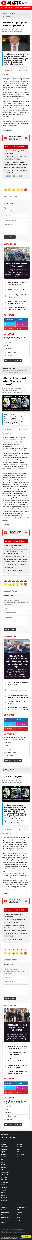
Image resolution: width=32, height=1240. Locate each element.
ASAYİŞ (3, 1164)
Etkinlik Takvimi (5, 1220)
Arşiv (18, 1217)
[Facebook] (6, 1137)
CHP (7, 345)
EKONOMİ (3, 1167)
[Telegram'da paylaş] (26, 70)
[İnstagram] (3, 1137)
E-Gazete (3, 1222)
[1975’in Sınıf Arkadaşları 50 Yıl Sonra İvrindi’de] (17, 254)
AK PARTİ (8, 342)
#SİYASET (6, 525)
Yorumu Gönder (10, 237)
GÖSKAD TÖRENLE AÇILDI (14, 176)
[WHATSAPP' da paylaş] (23, 70)
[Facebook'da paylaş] (16, 70)
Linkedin (21, 319)
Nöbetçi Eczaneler (22, 1152)
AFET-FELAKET (5, 1197)
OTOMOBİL (4, 1177)
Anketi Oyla (8, 360)
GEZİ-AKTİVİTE (5, 1187)
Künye (19, 1204)
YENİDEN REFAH (11, 352)
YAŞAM (3, 1162)
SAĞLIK (3, 1192)
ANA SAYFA (5, 13)
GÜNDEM (3, 1144)
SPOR (2, 1159)
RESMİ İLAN (4, 1154)
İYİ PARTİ (8, 349)
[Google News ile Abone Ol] (8, 70)
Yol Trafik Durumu (6, 1217)
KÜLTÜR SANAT (5, 1172)
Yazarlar (19, 1144)
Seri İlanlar (20, 1157)
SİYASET (12, 369)
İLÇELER (3, 1152)
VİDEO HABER (4, 1146)
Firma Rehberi (21, 1154)
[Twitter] (10, 1137)
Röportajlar (4, 1204)
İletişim (19, 1220)
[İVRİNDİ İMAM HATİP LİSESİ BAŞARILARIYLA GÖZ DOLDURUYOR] (17, 1015)
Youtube (9, 328)
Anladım (26, 1236)
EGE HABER (4, 1180)
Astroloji (3, 1210)
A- (10, 74)
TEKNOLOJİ (4, 1200)
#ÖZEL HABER (7, 130)
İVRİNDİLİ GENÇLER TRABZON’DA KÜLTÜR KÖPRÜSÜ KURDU (15, 158)
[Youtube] (14, 1137)
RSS (20, 328)
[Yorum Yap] (3, 74)
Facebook (10, 319)
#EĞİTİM (6, 893)
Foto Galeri (20, 1146)
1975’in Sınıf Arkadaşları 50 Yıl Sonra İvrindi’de (16, 265)
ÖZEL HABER (13, 13)
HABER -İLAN (4, 1174)
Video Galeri (20, 1149)
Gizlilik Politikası (21, 1207)
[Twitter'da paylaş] (19, 70)
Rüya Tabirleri (5, 1212)
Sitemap (19, 1212)
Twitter (9, 324)
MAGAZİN (3, 1190)
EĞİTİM (12, 769)
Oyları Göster (17, 360)
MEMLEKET (9, 355)
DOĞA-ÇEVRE (4, 1182)
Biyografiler (4, 1207)
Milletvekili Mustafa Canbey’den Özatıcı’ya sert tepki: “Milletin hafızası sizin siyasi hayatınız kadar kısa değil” (15, 165)
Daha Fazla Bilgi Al (21, 1238)
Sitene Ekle (20, 1215)
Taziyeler (3, 1215)
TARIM (3, 1185)
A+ (7, 74)
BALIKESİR (4, 1149)
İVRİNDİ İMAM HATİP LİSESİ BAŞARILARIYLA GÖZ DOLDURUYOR (16, 1027)
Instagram (22, 324)
